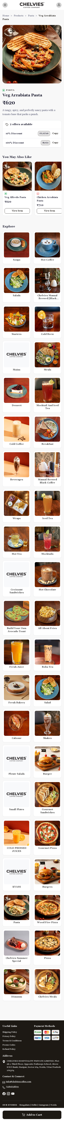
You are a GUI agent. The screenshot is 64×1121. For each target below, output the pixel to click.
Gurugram (44, 1105)
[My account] (59, 5)
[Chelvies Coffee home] (32, 5)
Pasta (31, 15)
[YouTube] (12, 1094)
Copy (55, 133)
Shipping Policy (9, 1032)
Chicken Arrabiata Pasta (47, 199)
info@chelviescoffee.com (18, 1081)
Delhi (34, 1105)
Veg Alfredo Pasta (15, 197)
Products (18, 15)
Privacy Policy (8, 1036)
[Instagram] (8, 1094)
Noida (53, 1105)
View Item (17, 211)
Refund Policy (8, 1049)
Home (5, 15)
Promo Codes (8, 1045)
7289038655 (12, 1086)
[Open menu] (5, 5)
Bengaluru (24, 1105)
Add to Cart (34, 1114)
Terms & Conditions (12, 1041)
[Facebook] (3, 1094)
